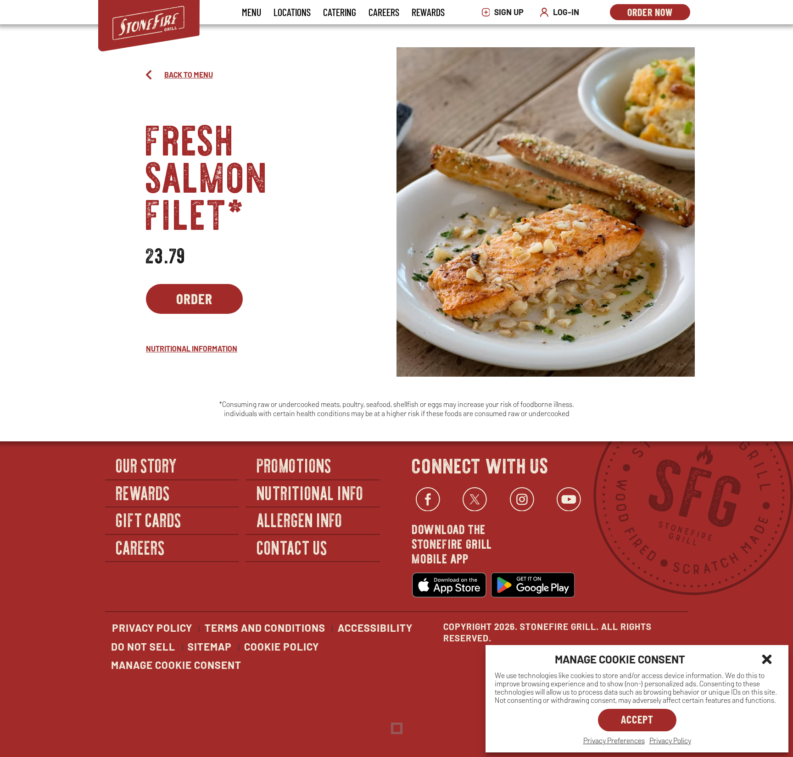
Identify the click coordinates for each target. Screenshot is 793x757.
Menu (251, 12)
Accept (637, 719)
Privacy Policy (670, 740)
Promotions (294, 465)
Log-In (561, 12)
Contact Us (292, 547)
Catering (339, 12)
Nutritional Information (191, 348)
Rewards (428, 12)
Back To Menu (188, 74)
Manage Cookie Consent (176, 665)
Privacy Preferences (614, 740)
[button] (767, 659)
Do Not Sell (143, 646)
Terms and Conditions (265, 628)
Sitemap (210, 646)
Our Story (147, 465)
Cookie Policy (281, 646)
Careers (384, 12)
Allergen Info (299, 519)
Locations (292, 12)
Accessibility (375, 628)
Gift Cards (149, 519)
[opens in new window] (449, 585)
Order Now (658, 13)
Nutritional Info (310, 492)
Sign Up (505, 12)
